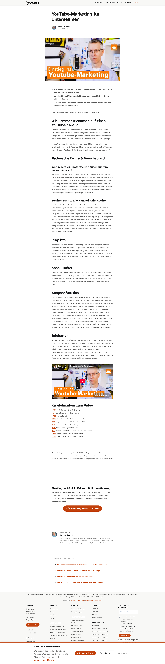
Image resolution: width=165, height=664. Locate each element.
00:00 (54, 410)
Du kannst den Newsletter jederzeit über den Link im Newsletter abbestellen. (127, 629)
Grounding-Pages (31, 641)
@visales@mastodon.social (100, 632)
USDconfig (95, 608)
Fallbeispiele (110, 2)
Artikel (119, 2)
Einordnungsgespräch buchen (82, 508)
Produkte (96, 605)
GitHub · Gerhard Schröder (99, 641)
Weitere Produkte (97, 617)
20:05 (54, 434)
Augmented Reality (76, 625)
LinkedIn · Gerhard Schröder (100, 635)
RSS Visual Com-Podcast (99, 629)
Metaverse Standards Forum (93, 600)
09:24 (54, 419)
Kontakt (136, 2)
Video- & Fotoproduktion (57, 632)
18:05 (54, 428)
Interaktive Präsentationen (58, 629)
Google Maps (30, 620)
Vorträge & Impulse (77, 612)
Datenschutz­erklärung (44, 660)
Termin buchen (33, 625)
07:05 (54, 416)
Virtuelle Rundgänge (77, 631)
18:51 (53, 431)
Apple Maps (29, 617)
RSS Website (95, 626)
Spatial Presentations (77, 640)
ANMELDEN (125, 635)
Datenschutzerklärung (126, 623)
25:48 (54, 437)
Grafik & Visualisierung (57, 626)
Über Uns (128, 2)
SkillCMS (94, 614)
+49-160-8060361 (31, 633)
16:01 (53, 425)
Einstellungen (106, 653)
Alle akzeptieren (85, 653)
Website (52, 638)
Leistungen (99, 2)
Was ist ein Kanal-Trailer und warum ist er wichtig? (78, 571)
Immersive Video (76, 634)
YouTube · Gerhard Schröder (100, 638)
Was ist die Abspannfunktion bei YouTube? (75, 577)
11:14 (53, 422)
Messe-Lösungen (76, 628)
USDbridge (95, 611)
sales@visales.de (31, 630)
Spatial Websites (76, 637)
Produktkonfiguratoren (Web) (58, 635)
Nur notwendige (123, 653)
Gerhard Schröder (64, 26)
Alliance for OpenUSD (77, 600)
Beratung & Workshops (78, 609)
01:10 (53, 413)
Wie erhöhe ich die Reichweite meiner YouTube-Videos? (80, 582)
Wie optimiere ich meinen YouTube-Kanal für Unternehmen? (82, 565)
